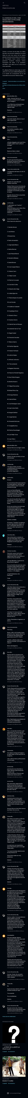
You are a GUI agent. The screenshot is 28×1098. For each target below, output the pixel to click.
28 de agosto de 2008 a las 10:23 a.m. (15, 791)
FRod (8, 888)
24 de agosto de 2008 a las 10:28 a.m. (15, 623)
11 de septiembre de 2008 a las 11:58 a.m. (15, 979)
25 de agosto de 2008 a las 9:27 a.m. (14, 746)
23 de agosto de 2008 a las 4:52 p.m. (14, 460)
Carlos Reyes (10, 534)
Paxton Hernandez (11, 116)
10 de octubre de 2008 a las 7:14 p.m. (15, 1013)
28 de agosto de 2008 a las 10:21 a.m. (15, 777)
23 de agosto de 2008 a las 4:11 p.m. (14, 441)
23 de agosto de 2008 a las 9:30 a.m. (14, 122)
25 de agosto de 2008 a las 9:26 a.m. (14, 724)
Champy (9, 816)
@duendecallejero (11, 96)
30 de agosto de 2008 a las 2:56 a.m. (14, 862)
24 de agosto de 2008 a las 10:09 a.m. (15, 580)
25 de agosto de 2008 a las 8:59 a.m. (14, 681)
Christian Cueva (10, 551)
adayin (8, 728)
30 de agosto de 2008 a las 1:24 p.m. (14, 884)
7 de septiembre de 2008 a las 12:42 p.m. (15, 931)
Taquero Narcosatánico (12, 169)
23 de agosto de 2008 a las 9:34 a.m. (14, 153)
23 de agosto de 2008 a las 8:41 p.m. (14, 473)
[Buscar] (25, 2)
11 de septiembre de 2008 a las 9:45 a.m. (15, 967)
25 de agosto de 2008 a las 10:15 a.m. (15, 762)
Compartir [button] (4, 81)
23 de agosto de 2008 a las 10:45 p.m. (15, 546)
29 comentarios (11, 1083)
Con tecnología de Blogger (15, 1093)
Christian (9, 750)
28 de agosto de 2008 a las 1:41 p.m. (14, 812)
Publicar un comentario (9, 1016)
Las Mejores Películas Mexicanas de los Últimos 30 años (13, 86)
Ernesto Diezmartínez (12, 179)
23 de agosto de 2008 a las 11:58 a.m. (15, 175)
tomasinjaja (9, 935)
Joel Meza (9, 202)
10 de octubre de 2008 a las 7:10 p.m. (15, 1001)
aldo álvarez (9, 795)
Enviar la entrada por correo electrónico (16, 81)
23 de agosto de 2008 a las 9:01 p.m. (14, 530)
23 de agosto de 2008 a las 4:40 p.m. (14, 449)
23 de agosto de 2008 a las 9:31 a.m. (14, 132)
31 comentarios (11, 1051)
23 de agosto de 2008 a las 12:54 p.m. (15, 198)
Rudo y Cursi (7, 1081)
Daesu (8, 652)
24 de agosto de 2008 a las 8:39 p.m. (14, 648)
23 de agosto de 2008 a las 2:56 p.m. (14, 214)
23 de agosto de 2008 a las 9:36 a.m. (14, 165)
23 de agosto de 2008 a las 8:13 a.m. (14, 112)
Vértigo (5, 5)
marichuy (9, 477)
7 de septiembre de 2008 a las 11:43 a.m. (15, 910)
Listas (3, 88)
